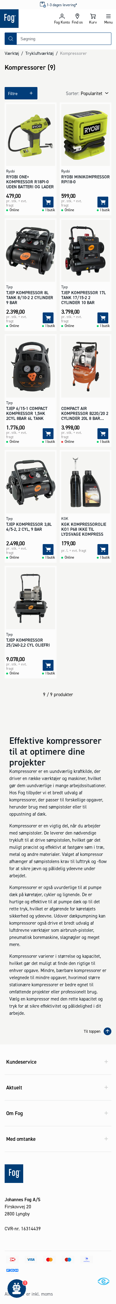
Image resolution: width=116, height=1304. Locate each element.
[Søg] (11, 39)
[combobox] (64, 39)
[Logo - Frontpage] (27, 18)
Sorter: (72, 93)
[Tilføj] (48, 202)
